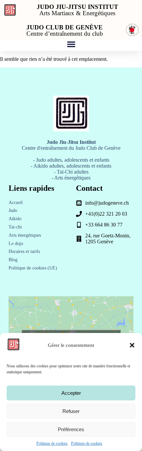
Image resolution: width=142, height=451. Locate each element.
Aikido (15, 218)
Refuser (71, 411)
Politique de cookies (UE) (33, 268)
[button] (132, 345)
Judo (13, 210)
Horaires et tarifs (24, 251)
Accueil (16, 202)
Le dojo (16, 243)
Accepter (71, 393)
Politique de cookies (52, 443)
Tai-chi (15, 227)
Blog (13, 259)
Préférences (71, 429)
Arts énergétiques (25, 235)
